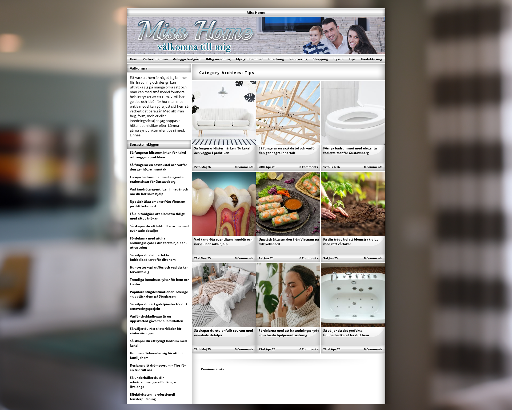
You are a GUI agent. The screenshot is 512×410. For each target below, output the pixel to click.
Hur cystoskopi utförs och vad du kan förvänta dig (159, 269)
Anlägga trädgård (187, 59)
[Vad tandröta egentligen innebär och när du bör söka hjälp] (224, 234)
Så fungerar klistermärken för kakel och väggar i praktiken (222, 150)
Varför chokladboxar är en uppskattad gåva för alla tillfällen (156, 318)
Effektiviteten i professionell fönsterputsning (152, 396)
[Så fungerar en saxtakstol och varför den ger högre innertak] (288, 143)
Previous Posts (212, 369)
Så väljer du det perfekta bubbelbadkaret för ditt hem (346, 332)
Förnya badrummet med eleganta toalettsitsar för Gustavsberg (350, 150)
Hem (133, 59)
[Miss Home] (256, 53)
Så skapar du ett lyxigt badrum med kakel (158, 343)
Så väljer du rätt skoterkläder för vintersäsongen (155, 330)
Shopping (320, 59)
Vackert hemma (155, 59)
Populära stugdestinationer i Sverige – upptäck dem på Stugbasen (159, 294)
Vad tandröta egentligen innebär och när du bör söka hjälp (223, 241)
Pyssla (338, 59)
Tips (352, 59)
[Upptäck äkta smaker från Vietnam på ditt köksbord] (288, 234)
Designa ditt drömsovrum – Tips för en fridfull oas (158, 367)
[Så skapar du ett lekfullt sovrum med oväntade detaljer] (224, 325)
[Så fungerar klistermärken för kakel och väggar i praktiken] (224, 143)
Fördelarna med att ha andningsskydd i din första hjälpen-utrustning (289, 332)
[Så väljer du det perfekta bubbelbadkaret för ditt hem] (353, 325)
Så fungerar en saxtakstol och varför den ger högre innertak (287, 150)
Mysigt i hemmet (249, 59)
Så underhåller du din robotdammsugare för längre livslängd (153, 382)
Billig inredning (218, 59)
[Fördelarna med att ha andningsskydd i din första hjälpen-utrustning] (288, 325)
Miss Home (256, 12)
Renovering (298, 59)
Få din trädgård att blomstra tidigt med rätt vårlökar (350, 241)
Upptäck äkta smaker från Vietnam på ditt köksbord (157, 203)
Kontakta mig (371, 59)
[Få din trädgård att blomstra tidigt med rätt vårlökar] (353, 234)
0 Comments (244, 167)
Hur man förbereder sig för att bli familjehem (156, 355)
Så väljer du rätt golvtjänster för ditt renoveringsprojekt (158, 306)
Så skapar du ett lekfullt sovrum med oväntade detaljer (159, 228)
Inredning (276, 59)
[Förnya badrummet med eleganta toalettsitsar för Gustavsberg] (353, 143)
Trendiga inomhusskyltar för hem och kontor (160, 281)
